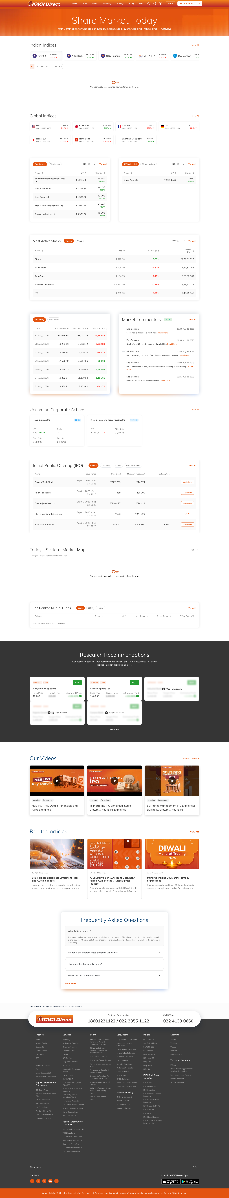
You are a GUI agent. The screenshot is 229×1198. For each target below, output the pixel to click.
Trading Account (123, 1104)
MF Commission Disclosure (73, 1108)
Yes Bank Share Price (44, 1111)
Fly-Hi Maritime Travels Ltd (48, 514)
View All (195, 45)
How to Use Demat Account (100, 1060)
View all (114, 729)
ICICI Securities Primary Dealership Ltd (152, 1122)
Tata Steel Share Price (44, 1115)
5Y (56, 66)
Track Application (177, 1082)
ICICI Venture (148, 1110)
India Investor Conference (46, 1076)
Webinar (173, 1043)
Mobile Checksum (177, 1078)
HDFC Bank (40, 267)
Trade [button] (84, 3)
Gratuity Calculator (124, 1064)
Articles (173, 1039)
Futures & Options (43, 1065)
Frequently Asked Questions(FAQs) (70, 1096)
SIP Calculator (122, 1075)
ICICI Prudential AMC (151, 1106)
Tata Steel (40, 276)
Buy (77, 682)
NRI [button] (141, 3)
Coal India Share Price (71, 1144)
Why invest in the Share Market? (84, 975)
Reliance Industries (44, 284)
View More (70, 983)
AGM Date (119, 429)
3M (47, 66)
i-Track (173, 1065)
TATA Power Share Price (72, 1137)
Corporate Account (124, 1108)
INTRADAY (37, 682)
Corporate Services (70, 1062)
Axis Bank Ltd (42, 197)
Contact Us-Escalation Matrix (71, 1070)
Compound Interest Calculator (124, 1044)
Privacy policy (68, 1075)
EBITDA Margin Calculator (127, 1049)
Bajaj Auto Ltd (131, 180)
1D (32, 66)
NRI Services (67, 1058)
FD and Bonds (41, 1051)
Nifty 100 (147, 1062)
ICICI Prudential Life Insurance (151, 1101)
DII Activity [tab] (53, 319)
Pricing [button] (132, 3)
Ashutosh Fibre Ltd (44, 524)
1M (42, 66)
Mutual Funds (41, 1043)
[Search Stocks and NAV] (149, 3)
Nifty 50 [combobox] (175, 164)
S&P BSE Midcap (150, 1043)
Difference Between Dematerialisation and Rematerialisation (98, 1050)
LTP (34, 429)
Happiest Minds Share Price (73, 1129)
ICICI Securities (149, 1090)
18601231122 (101, 1021)
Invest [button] (74, 3)
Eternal (38, 259)
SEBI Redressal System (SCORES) (72, 1084)
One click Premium (70, 1047)
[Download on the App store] (170, 1181)
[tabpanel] (114, 66)
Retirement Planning (71, 1043)
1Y (51, 66)
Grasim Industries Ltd (45, 214)
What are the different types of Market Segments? (93, 952)
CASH (45, 682)
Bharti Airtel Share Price (72, 1140)
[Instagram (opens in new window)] (38, 1181)
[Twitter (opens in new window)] (44, 1181)
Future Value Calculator (125, 1053)
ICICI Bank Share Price (71, 1151)
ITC (36, 293)
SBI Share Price (42, 1090)
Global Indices (148, 1039)
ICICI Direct (147, 1113)
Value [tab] (79, 241)
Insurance (39, 1054)
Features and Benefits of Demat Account (99, 1071)
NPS (37, 1062)
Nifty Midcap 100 (150, 1054)
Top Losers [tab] (55, 164)
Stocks (38, 1039)
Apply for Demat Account (190, 4)
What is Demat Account (99, 1056)
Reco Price (38, 693)
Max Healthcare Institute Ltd (49, 205)
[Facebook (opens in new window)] (32, 1181)
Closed (118, 465)
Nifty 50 (86, 164)
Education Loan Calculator (127, 1086)
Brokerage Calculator (124, 1068)
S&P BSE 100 (148, 1047)
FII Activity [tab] (39, 319)
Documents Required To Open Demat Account (99, 1077)
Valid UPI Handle (69, 1116)
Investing (36, 800)
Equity (80, 608)
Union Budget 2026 (43, 1073)
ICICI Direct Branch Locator (73, 1104)
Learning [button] (107, 3)
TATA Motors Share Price (72, 1148)
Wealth (65, 1054)
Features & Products (71, 1101)
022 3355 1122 (134, 1021)
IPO (37, 1069)
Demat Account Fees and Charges (100, 1083)
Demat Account (122, 1101)
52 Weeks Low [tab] (148, 164)
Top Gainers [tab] (40, 164)
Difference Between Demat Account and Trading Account (100, 1090)
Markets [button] (95, 3)
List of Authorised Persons (180, 1075)
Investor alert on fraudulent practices (73, 1090)
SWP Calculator (122, 1071)
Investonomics (176, 1054)
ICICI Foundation (150, 1086)
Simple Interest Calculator (126, 1039)
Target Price (55, 693)
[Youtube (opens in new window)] (56, 1181)
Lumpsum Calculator (124, 1057)
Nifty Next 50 (148, 1058)
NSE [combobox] (192, 550)
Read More (163, 333)
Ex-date (60, 438)
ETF (37, 1058)
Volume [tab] (69, 241)
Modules (173, 1051)
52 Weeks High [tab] (130, 164)
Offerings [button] (120, 3)
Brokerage (67, 1039)
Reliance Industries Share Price (46, 1095)
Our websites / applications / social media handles (181, 1070)
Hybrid (100, 608)
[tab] (46, 55)
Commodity (40, 1047)
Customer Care (68, 1051)
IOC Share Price (42, 1107)
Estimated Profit (74, 693)
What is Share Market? (79, 931)
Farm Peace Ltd (43, 492)
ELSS (90, 608)
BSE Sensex (148, 1051)
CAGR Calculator (123, 1079)
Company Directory (43, 1118)
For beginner (47, 800)
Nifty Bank (147, 1065)
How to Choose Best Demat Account (100, 1065)
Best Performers (133, 465)
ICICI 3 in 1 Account (124, 1097)
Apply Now (187, 482)
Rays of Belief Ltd (44, 482)
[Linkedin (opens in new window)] (50, 1181)
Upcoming (106, 465)
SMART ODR (68, 1079)
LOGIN (170, 4)
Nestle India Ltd (43, 188)
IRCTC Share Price (43, 1100)
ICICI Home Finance (151, 1117)
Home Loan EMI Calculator (126, 1083)
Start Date (37, 438)
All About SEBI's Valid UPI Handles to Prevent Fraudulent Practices (100, 1041)
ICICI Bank (147, 1082)
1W (37, 66)
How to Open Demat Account (98, 1098)
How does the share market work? (85, 964)
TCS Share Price (69, 1133)
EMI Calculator (122, 1060)
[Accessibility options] (161, 3)
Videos (173, 1047)
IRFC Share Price (42, 1103)
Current (93, 465)
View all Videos (191, 758)
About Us (66, 1065)
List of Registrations (70, 1112)
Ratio (59, 429)
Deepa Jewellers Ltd (45, 503)
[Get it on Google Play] (189, 1181)
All (60, 66)
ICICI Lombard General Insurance (152, 1095)
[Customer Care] (155, 3)
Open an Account (174, 689)
